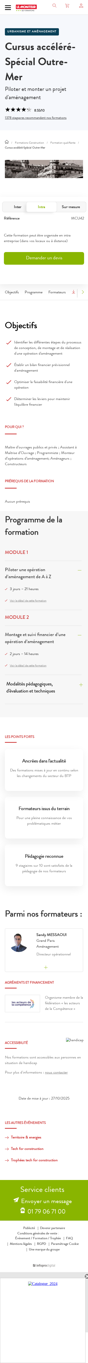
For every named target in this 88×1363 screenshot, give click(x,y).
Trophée (55, 1238)
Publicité (29, 1228)
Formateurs (57, 293)
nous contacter (56, 1073)
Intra (41, 207)
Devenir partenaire (52, 1228)
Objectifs (12, 293)
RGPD (41, 1244)
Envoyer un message (46, 1202)
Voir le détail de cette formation (28, 601)
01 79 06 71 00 (46, 1212)
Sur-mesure (71, 207)
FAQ (69, 1238)
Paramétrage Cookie (65, 1244)
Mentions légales (21, 1244)
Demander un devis (44, 258)
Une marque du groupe (44, 1249)
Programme (34, 293)
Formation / (41, 1238)
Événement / (23, 1238)
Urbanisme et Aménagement (31, 31)
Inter (17, 207)
